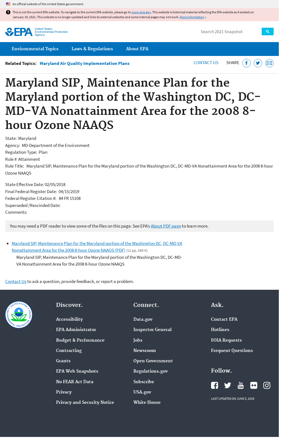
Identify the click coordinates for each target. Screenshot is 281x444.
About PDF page (166, 226)
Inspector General (152, 330)
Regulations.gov (150, 371)
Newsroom (144, 350)
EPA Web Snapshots (77, 371)
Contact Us (206, 62)
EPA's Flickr (253, 385)
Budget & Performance (80, 340)
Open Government (153, 361)
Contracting (69, 350)
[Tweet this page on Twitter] (258, 63)
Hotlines (220, 330)
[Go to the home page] (19, 32)
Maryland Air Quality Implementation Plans (85, 63)
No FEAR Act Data (74, 382)
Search (268, 31)
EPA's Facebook (214, 385)
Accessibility (69, 319)
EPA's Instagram (266, 385)
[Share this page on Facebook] (246, 63)
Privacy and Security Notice (85, 402)
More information (192, 17)
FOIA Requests (226, 340)
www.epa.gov (141, 12)
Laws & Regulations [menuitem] (92, 49)
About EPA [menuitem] (137, 49)
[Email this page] (269, 63)
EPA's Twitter (227, 385)
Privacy (64, 392)
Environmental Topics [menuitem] (35, 49)
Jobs (137, 340)
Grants (63, 361)
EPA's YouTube (240, 385)
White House (147, 402)
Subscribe (143, 382)
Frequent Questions (232, 350)
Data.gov (142, 319)
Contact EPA (224, 319)
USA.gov (142, 392)
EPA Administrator (76, 330)
